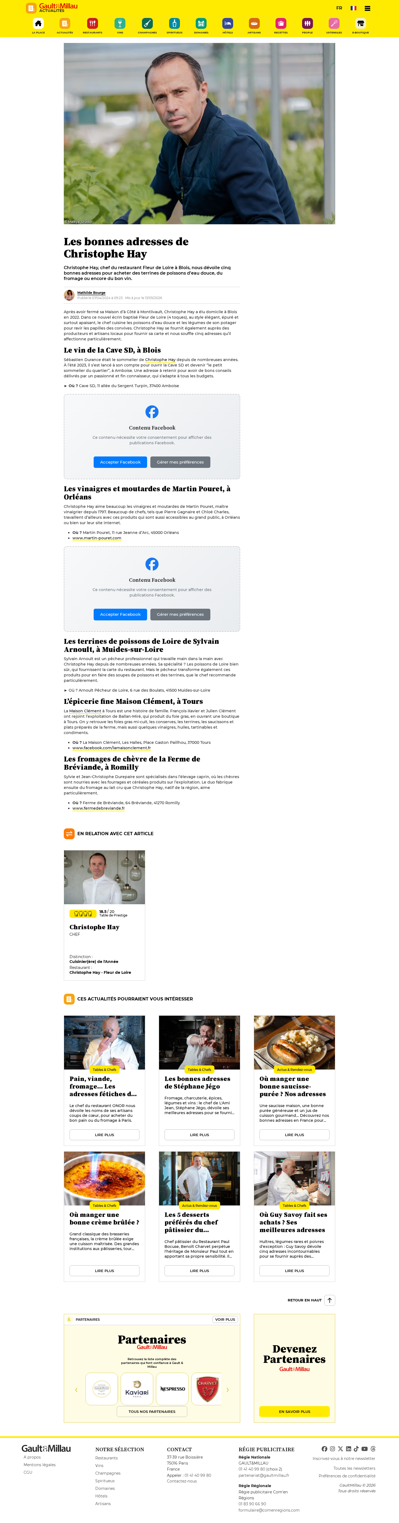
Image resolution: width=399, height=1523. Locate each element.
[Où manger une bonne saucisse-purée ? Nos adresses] (294, 1081)
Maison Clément (85, 710)
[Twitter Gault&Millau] (340, 1449)
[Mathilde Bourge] (69, 295)
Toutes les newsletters (354, 1468)
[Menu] (367, 8)
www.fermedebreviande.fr (98, 808)
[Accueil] (58, 6)
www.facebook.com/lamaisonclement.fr (111, 747)
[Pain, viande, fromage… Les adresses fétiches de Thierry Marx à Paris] (104, 1081)
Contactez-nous (182, 1481)
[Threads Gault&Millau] (372, 1449)
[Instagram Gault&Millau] (332, 1449)
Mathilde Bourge (91, 293)
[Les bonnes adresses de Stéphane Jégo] (199, 1081)
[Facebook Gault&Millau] (324, 1449)
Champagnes (108, 1473)
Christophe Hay (160, 359)
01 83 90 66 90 (252, 1504)
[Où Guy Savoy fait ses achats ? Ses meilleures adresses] (294, 1217)
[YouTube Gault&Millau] (364, 1449)
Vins (99, 1465)
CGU (28, 1472)
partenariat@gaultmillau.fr (264, 1475)
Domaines (105, 1488)
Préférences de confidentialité (347, 1476)
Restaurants (106, 1458)
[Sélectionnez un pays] (353, 8)
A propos (32, 1457)
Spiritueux (105, 1480)
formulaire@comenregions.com (269, 1510)
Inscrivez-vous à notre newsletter (344, 1458)
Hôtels (101, 1496)
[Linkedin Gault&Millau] (348, 1449)
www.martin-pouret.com (96, 538)
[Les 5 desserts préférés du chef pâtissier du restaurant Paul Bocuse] (199, 1217)
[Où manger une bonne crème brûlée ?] (104, 1217)
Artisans (103, 1503)
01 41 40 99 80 (198, 1475)
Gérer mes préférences (180, 462)
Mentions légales (40, 1464)
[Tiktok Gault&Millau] (356, 1449)
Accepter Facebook (120, 462)
